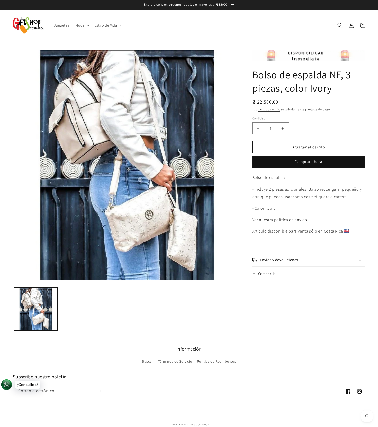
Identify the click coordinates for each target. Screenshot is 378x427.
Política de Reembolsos (216, 361)
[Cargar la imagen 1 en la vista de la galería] (35, 309)
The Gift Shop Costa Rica (194, 424)
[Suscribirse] (99, 391)
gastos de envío (269, 109)
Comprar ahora (308, 161)
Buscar (147, 361)
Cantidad (259, 118)
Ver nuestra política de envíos (279, 220)
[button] (81, 25)
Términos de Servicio (175, 361)
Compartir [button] (266, 273)
